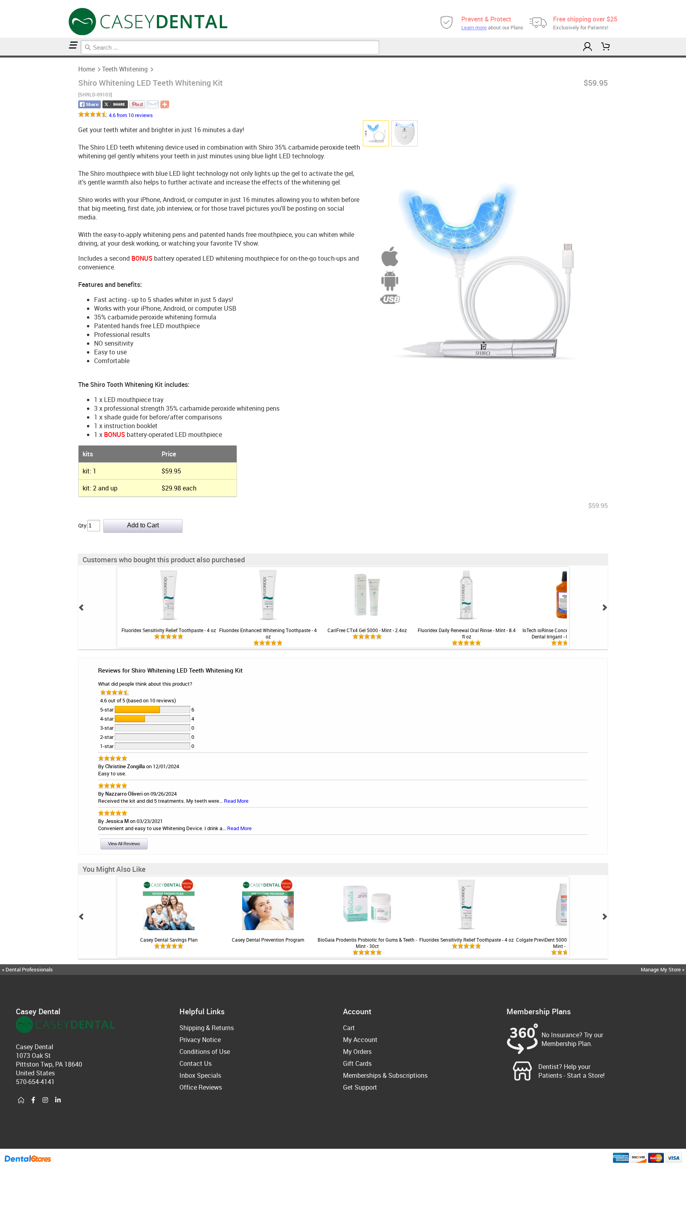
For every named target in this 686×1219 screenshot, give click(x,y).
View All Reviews (124, 843)
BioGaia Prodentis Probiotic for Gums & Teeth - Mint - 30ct (367, 942)
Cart (349, 1027)
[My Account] (587, 46)
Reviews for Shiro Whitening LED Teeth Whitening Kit (170, 670)
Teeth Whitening (125, 69)
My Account (360, 1039)
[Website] (21, 1100)
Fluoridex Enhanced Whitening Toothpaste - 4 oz (268, 633)
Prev (81, 607)
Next (604, 607)
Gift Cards (357, 1063)
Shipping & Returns (206, 1027)
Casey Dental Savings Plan (169, 939)
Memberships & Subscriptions (385, 1075)
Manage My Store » (663, 969)
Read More (236, 800)
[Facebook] (33, 1100)
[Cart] (605, 46)
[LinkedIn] (58, 1100)
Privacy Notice (200, 1039)
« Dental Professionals (27, 969)
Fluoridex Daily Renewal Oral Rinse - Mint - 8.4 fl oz (467, 633)
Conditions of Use (204, 1051)
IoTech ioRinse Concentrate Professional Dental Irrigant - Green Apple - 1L (565, 633)
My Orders (357, 1051)
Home (86, 69)
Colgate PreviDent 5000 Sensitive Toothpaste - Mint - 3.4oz (565, 942)
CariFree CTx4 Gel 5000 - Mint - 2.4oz (367, 630)
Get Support (360, 1087)
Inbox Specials (200, 1075)
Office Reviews (200, 1087)
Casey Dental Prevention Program (268, 939)
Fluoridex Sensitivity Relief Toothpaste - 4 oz (168, 630)
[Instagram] (45, 1100)
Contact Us (195, 1063)
